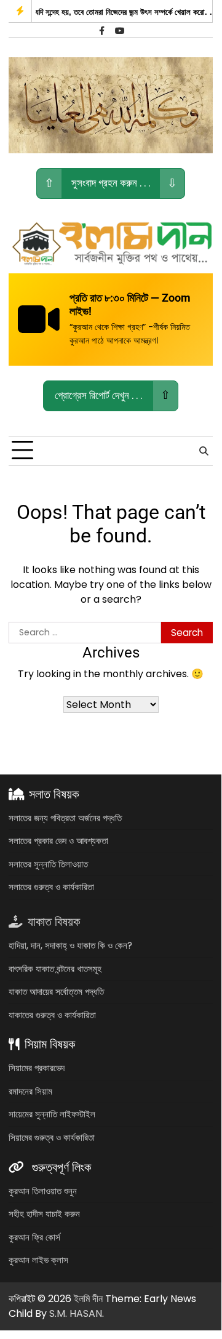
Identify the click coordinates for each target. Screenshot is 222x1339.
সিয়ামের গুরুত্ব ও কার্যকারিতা (52, 1137)
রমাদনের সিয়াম (30, 1091)
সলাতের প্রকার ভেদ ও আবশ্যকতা (58, 840)
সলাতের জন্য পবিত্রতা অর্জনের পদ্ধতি (65, 817)
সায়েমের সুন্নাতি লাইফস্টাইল (52, 1114)
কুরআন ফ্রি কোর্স (34, 1237)
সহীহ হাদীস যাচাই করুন (44, 1213)
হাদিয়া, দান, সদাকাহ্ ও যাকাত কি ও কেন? (70, 945)
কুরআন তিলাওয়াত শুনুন (43, 1190)
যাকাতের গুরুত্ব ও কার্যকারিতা (52, 1014)
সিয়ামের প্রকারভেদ (37, 1067)
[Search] (203, 450)
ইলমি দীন (88, 1299)
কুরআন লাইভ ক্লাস (38, 1259)
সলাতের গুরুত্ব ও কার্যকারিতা (51, 886)
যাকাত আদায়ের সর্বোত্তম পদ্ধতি (56, 991)
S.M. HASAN (75, 1313)
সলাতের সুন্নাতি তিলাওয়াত (48, 864)
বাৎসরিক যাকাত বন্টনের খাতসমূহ (55, 968)
